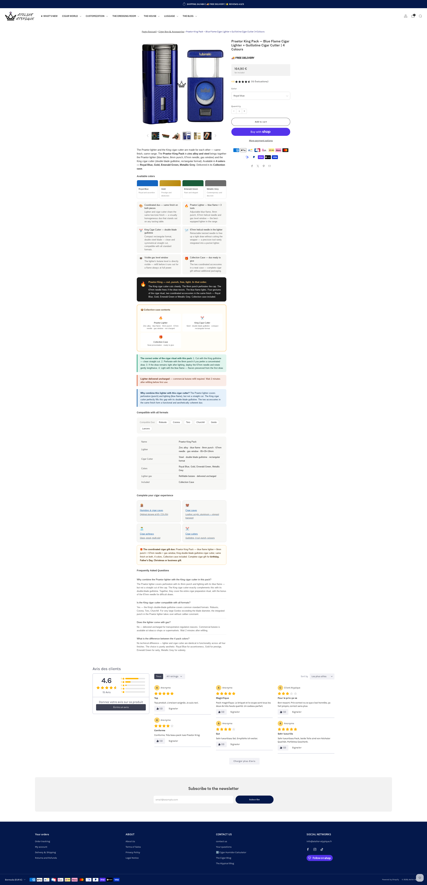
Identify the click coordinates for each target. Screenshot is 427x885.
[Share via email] (269, 166)
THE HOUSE (150, 16)
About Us (130, 841)
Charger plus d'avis (244, 761)
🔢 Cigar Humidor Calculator (231, 852)
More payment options (261, 140)
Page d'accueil (149, 31)
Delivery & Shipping (45, 852)
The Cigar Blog (223, 857)
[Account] (405, 16)
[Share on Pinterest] (264, 166)
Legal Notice (132, 857)
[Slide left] (147, 136)
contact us (221, 841)
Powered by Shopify (390, 879)
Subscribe (254, 799)
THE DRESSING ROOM (124, 16)
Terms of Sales (133, 846)
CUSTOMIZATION (95, 16)
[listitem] (213, 4)
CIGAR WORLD (70, 16)
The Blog (188, 16)
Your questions (224, 846)
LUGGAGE (169, 16)
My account (41, 846)
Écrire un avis (121, 707)
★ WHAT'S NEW (49, 16)
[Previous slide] (143, 84)
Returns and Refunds (46, 857)
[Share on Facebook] (252, 166)
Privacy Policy (133, 852)
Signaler (173, 708)
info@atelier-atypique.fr (319, 841)
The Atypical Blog (225, 863)
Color (234, 88)
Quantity (236, 106)
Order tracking (42, 841)
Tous (158, 676)
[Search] (420, 16)
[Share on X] (258, 166)
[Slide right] (215, 136)
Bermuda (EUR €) (13, 879)
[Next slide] (219, 84)
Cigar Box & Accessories (171, 31)
